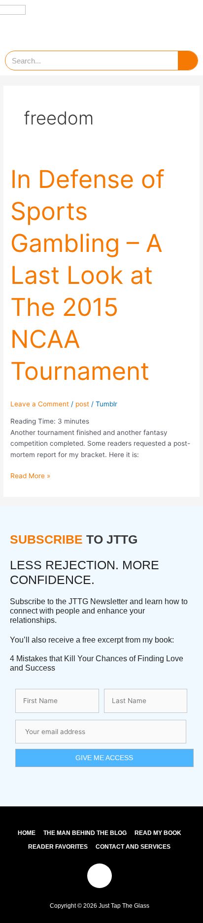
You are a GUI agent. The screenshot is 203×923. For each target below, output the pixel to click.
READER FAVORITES (58, 846)
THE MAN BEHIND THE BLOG (85, 833)
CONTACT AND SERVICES (133, 846)
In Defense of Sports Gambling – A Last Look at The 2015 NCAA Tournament (87, 275)
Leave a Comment (39, 404)
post (82, 404)
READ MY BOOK (158, 833)
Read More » (30, 475)
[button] (183, 23)
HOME (26, 833)
